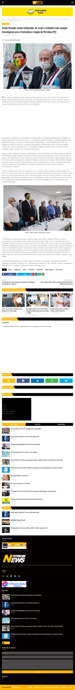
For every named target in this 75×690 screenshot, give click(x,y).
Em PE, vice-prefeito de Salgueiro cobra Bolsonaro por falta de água (12, 310)
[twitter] (66, 380)
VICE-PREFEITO (14, 19)
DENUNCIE (30, 687)
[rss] (8, 380)
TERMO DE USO (37, 687)
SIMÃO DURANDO (49, 269)
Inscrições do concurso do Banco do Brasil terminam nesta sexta (27, 499)
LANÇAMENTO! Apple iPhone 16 (18, 520)
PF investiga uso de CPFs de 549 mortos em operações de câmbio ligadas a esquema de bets (33, 491)
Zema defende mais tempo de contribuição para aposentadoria (26, 429)
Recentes (37, 424)
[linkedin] (37, 380)
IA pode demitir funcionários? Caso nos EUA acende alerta (25, 436)
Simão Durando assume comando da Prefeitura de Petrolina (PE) (59, 310)
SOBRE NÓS (64, 687)
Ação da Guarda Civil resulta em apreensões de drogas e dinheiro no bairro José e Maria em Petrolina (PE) (37, 460)
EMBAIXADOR (17, 269)
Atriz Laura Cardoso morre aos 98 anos (20, 483)
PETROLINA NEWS (16, 687)
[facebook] (23, 380)
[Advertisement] (37, 119)
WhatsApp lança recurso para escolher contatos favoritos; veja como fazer (29, 528)
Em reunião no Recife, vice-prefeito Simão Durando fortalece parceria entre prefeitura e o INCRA (37, 311)
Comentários (61, 424)
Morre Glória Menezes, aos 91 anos (19, 476)
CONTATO (70, 687)
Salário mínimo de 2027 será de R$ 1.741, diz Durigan (24, 452)
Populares (14, 424)
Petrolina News (7, 35)
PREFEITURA (39, 269)
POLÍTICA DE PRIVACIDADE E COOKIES (51, 687)
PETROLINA (31, 269)
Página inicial (5, 19)
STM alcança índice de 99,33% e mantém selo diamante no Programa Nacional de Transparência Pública (36, 468)
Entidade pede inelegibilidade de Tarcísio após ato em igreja (25, 444)
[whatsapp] (51, 380)
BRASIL (10, 269)
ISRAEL (24, 269)
